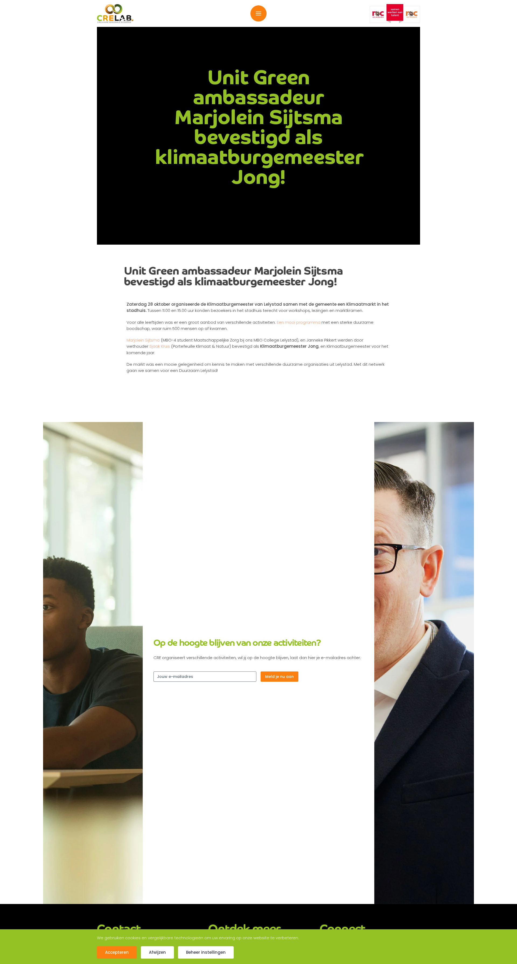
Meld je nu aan (279, 676)
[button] (258, 13)
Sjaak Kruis (159, 346)
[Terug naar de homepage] (115, 13)
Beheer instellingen (206, 952)
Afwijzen (157, 952)
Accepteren (117, 952)
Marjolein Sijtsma (143, 340)
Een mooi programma (298, 322)
